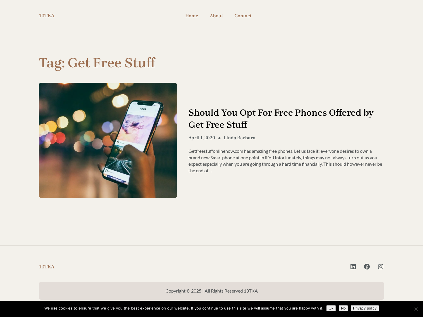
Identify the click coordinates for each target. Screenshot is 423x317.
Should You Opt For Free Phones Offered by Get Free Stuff (281, 118)
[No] (416, 309)
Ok (331, 308)
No (343, 308)
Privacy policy (365, 308)
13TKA (47, 15)
